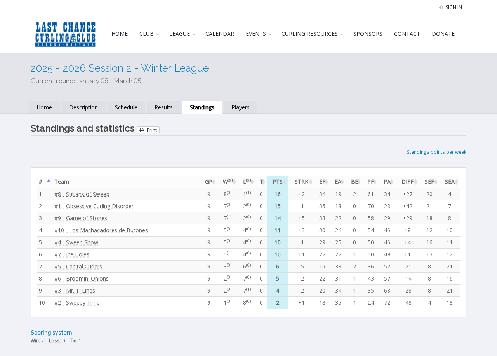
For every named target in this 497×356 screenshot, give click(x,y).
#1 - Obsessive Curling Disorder (94, 206)
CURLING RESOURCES (310, 33)
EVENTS (256, 33)
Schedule (126, 107)
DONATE (443, 33)
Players (240, 107)
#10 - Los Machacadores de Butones (101, 230)
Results (164, 107)
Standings (202, 107)
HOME (119, 33)
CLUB (146, 33)
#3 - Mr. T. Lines (74, 290)
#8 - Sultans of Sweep (81, 194)
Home (44, 107)
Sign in (453, 7)
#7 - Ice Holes (71, 254)
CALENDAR (219, 33)
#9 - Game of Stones (80, 218)
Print (151, 130)
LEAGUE (179, 33)
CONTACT (407, 33)
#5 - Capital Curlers (78, 266)
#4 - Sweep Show (76, 242)
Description (83, 107)
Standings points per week (436, 152)
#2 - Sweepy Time (77, 302)
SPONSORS (367, 33)
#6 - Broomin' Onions (81, 278)
